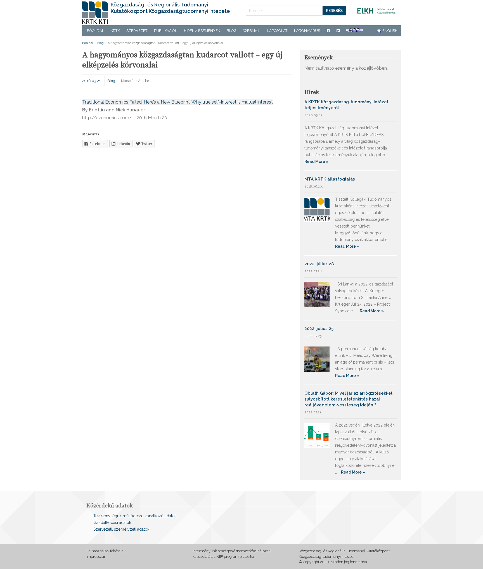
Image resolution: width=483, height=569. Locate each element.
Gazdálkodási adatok (112, 522)
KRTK (115, 31)
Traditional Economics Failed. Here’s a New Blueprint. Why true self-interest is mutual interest (177, 102)
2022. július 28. (319, 263)
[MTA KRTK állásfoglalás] (317, 209)
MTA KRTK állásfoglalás (329, 179)
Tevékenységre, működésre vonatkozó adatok (135, 516)
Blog (231, 31)
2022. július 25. (319, 328)
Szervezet (136, 31)
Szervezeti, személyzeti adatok (121, 529)
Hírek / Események (202, 31)
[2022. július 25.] (317, 358)
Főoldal (95, 31)
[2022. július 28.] (317, 294)
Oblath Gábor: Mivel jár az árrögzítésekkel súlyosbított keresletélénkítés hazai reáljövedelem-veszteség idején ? (348, 399)
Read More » (316, 161)
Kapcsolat (277, 31)
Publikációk (165, 31)
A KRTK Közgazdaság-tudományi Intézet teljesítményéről (346, 104)
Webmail (251, 31)
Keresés (334, 10)
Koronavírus (307, 31)
